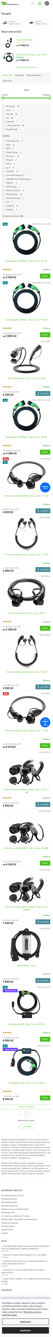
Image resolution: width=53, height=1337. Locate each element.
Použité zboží (13, 129)
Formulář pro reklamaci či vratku (15, 1216)
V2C (9, 202)
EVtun (10, 163)
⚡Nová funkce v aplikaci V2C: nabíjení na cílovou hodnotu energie (26, 1279)
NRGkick (11, 183)
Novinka (11, 114)
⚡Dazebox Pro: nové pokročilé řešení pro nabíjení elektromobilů (22, 1271)
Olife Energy (13, 186)
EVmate (11, 160)
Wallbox (11, 209)
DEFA (10, 148)
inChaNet (12, 171)
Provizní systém (8, 1226)
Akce (9, 110)
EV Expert (12, 156)
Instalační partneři (9, 1199)
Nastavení (25, 1321)
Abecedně (7, 80)
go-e (10, 167)
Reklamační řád (8, 1212)
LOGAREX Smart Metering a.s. (20, 179)
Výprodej (11, 121)
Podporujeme (7, 1229)
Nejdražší (19, 75)
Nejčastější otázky (9, 1202)
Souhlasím (25, 1330)
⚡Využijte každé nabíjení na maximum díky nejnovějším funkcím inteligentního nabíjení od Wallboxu (25, 1247)
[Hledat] (32, 3)
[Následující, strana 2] (26, 1114)
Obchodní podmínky (9, 1206)
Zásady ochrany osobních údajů (15, 1209)
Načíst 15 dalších (26, 1106)
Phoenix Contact (15, 190)
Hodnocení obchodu (9, 1223)
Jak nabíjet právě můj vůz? (12, 1195)
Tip (9, 118)
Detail (45, 276)
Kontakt (4, 1233)
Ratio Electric (14, 194)
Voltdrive (12, 206)
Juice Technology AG (16, 175)
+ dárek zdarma (15, 125)
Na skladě (12, 106)
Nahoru (27, 1126)
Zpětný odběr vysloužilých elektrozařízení (19, 1219)
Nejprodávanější (33, 75)
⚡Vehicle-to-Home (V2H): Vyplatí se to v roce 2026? (23, 1255)
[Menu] (47, 3)
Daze (10, 144)
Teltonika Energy (15, 198)
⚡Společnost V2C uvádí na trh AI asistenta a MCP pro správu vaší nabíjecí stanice (24, 1262)
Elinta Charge (13, 152)
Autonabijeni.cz (14, 141)
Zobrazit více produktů (25, 67)
